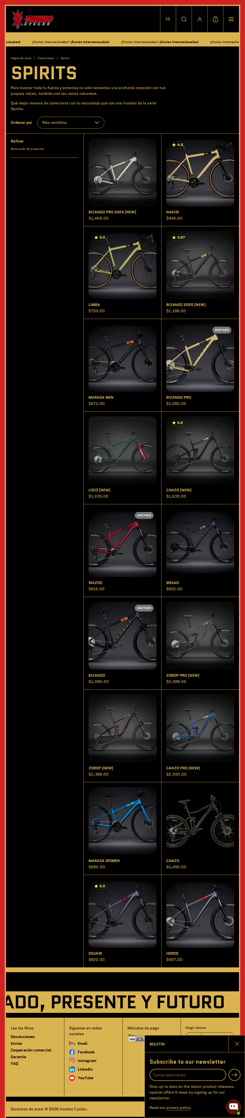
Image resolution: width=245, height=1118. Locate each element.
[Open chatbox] (233, 1107)
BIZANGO (122, 643)
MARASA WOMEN (122, 828)
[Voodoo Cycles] (33, 19)
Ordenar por (21, 122)
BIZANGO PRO (200, 365)
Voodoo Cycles (73, 1109)
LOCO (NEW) (122, 458)
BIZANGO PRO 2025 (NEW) (122, 180)
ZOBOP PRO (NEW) (200, 643)
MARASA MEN (122, 365)
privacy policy (178, 1107)
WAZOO (122, 550)
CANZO (200, 828)
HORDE (200, 921)
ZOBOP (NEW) (122, 736)
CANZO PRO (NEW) (200, 736)
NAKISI (200, 180)
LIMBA (122, 272)
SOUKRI (122, 921)
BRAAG (200, 550)
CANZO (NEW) (200, 458)
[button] (168, 19)
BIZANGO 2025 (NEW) (200, 272)
